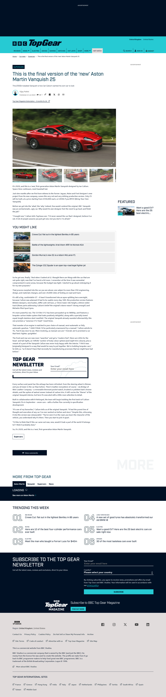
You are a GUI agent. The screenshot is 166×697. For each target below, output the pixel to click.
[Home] (40, 42)
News (51, 484)
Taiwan (18, 689)
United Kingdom (135, 39)
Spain (141, 684)
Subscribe (119, 592)
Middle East (31, 689)
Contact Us (17, 634)
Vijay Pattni (24, 91)
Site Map (93, 641)
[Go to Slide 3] (76, 175)
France (18, 684)
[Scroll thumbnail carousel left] (106, 174)
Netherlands (87, 684)
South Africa (128, 684)
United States (148, 39)
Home (15, 56)
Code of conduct (36, 641)
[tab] (19, 484)
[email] (63, 94)
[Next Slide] (112, 138)
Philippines (102, 684)
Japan (73, 684)
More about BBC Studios (25, 666)
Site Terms (19, 641)
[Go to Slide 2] (50, 175)
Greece (29, 684)
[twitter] (54, 94)
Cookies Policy (44, 634)
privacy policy (92, 585)
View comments (31, 453)
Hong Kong (42, 684)
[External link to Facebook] (102, 624)
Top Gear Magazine (76, 641)
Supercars (31, 56)
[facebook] (50, 94)
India (55, 684)
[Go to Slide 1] (24, 175)
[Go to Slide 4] (101, 175)
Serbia (114, 684)
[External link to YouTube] (136, 624)
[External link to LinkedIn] (147, 624)
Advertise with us (56, 641)
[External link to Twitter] (125, 624)
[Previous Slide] (15, 138)
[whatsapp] (59, 94)
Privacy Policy (30, 634)
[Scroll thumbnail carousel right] (112, 174)
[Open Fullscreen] (112, 163)
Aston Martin (19, 484)
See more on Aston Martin (23, 495)
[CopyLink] (45, 94)
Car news (22, 56)
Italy (64, 684)
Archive (90, 634)
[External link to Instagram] (114, 624)
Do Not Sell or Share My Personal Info (69, 634)
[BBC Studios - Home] (18, 622)
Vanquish (31, 484)
